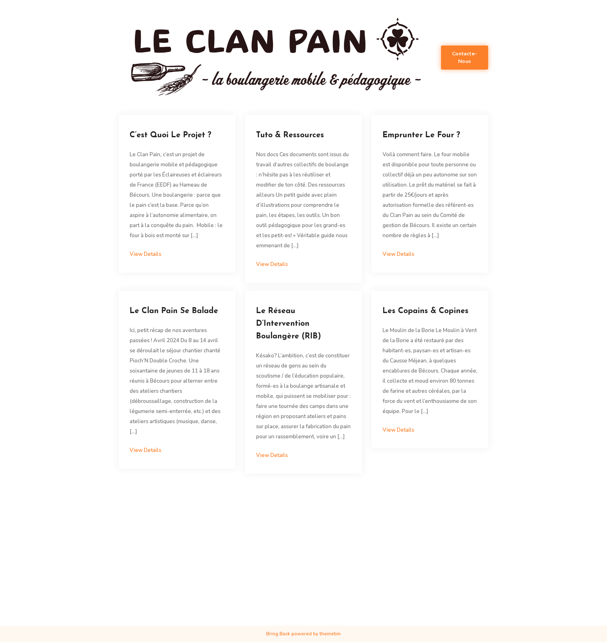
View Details (145, 254)
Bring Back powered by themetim (303, 634)
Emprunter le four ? (421, 135)
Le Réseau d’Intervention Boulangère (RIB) (288, 323)
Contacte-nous (464, 57)
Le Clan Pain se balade (174, 311)
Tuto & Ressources (290, 135)
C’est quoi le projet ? (170, 135)
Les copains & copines (426, 311)
